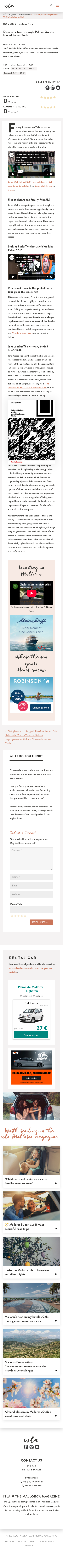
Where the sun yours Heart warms (31, 664)
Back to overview (49, 82)
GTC (32, 1541)
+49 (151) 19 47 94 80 (33, 1481)
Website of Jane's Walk (22, 333)
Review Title (16, 904)
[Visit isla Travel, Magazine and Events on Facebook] (26, 1448)
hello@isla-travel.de (31, 1469)
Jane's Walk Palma (43, 186)
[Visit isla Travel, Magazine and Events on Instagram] (31, 1448)
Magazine (12, 14)
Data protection (16, 1541)
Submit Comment (41, 922)
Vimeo (11, 190)
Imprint (30, 1545)
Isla (4, 14)
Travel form (47, 1541)
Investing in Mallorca (31, 572)
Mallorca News (25, 14)
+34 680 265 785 (32, 1485)
